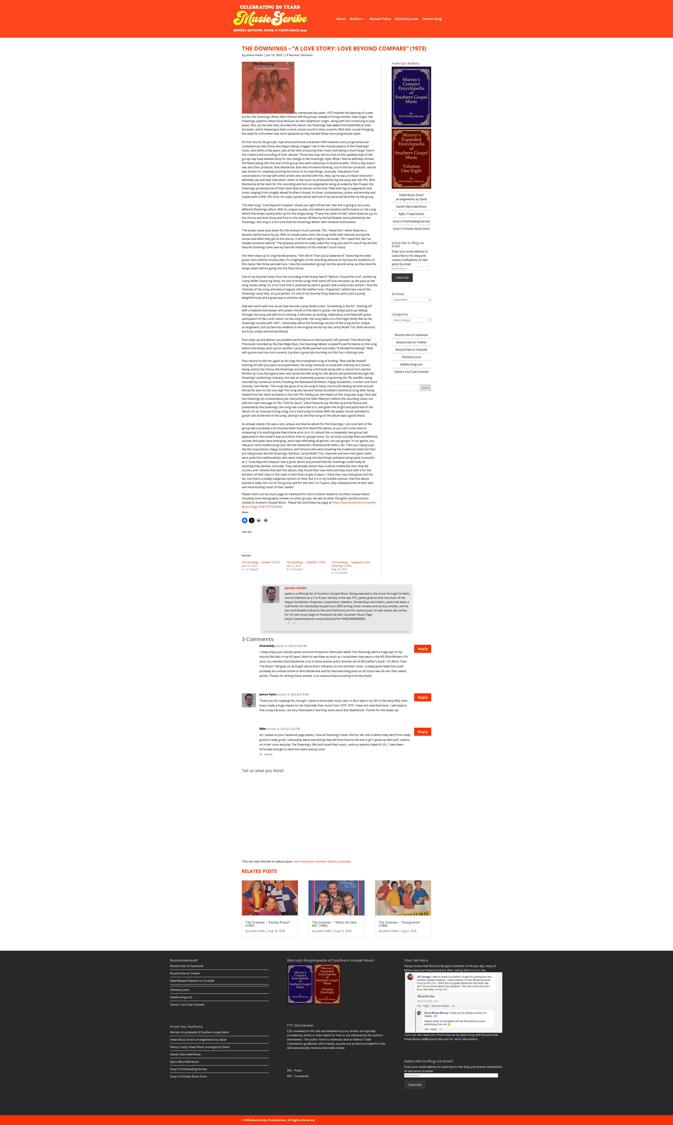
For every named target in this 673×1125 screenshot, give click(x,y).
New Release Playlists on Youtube (192, 981)
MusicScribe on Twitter (411, 342)
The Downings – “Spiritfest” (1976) (306, 562)
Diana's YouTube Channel (411, 372)
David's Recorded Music (411, 206)
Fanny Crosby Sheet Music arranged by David (199, 1047)
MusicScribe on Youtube (411, 350)
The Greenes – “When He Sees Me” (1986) (334, 924)
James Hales (254, 55)
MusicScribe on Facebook (411, 335)
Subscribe (402, 277)
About (341, 19)
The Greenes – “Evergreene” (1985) (399, 924)
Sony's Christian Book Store (411, 229)
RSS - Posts (294, 1070)
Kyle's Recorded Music (184, 1062)
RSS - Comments (298, 1076)
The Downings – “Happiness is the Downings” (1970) (350, 564)
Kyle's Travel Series (411, 214)
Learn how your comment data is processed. (322, 861)
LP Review (292, 55)
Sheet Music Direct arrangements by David (198, 1040)
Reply (423, 648)
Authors (356, 19)
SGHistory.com (406, 19)
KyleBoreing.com (411, 364)
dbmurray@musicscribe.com (430, 1039)
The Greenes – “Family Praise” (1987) (267, 924)
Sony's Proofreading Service (411, 221)
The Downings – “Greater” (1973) (260, 562)
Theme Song (432, 19)
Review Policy (380, 19)
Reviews (306, 55)
